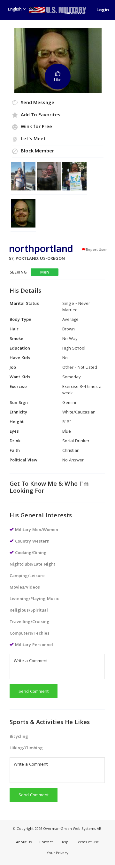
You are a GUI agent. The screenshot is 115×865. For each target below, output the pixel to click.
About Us (24, 842)
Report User (96, 250)
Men (44, 272)
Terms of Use (87, 842)
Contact (46, 842)
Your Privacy (57, 853)
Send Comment (34, 691)
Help (64, 842)
